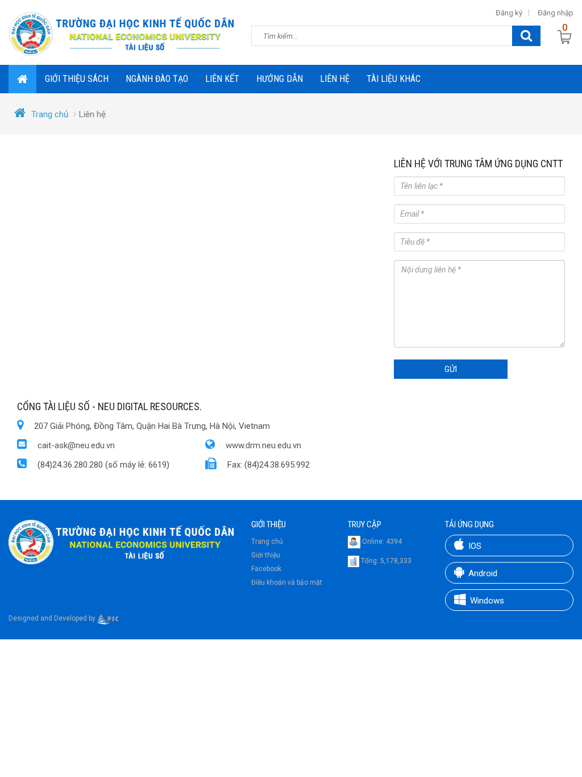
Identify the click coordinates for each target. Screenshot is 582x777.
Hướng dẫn (279, 78)
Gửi (450, 369)
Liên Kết (222, 78)
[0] (564, 36)
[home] (22, 79)
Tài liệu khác (394, 78)
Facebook (266, 569)
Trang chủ (49, 114)
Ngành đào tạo (157, 78)
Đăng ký (509, 13)
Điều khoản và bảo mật (286, 582)
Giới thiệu (265, 555)
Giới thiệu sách (77, 78)
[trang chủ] (121, 541)
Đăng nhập (555, 13)
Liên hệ (335, 78)
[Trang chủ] (121, 32)
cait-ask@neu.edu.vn (76, 445)
